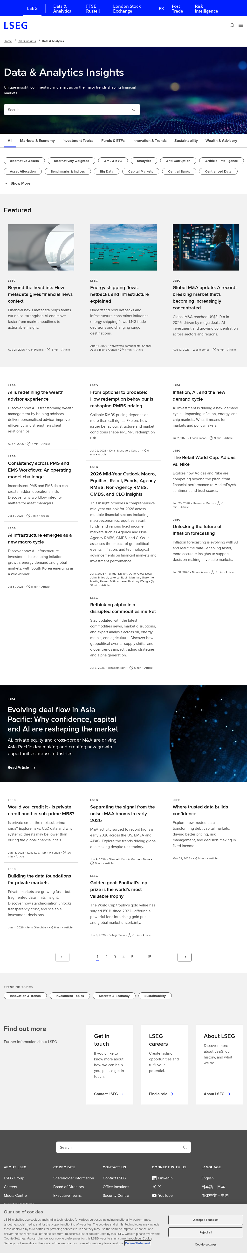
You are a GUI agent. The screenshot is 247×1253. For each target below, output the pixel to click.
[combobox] (66, 109)
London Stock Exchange (127, 8)
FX (161, 8)
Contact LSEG (114, 1178)
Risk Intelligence (206, 8)
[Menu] (240, 25)
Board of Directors (68, 1187)
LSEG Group (14, 1178)
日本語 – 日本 (213, 1187)
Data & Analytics (62, 8)
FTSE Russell (93, 8)
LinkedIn (165, 1178)
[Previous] (62, 957)
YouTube (165, 1195)
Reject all (205, 1232)
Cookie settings (206, 1244)
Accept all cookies (205, 1220)
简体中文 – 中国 (215, 1195)
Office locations (116, 1187)
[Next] (185, 957)
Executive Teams (67, 1195)
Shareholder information (73, 1178)
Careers (10, 1187)
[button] (97, 957)
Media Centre (15, 1195)
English (207, 1178)
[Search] (232, 25)
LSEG (32, 8)
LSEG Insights (27, 41)
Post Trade (177, 8)
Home (8, 41)
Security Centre (116, 1195)
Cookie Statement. (138, 1243)
